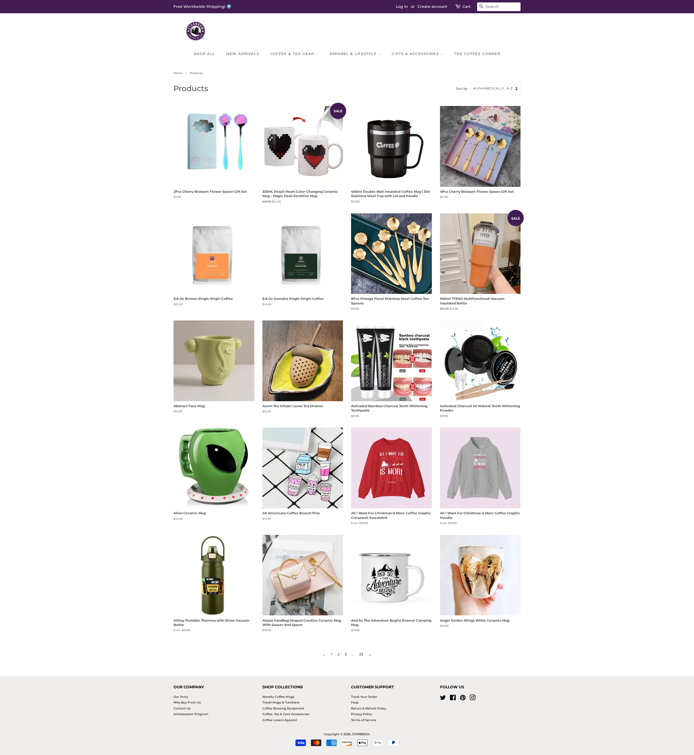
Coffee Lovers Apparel (279, 720)
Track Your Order (364, 697)
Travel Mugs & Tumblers (281, 702)
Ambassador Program (191, 714)
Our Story (181, 697)
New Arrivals (242, 54)
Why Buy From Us (187, 702)
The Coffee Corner (477, 54)
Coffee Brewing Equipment (283, 708)
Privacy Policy (361, 714)
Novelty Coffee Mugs (278, 697)
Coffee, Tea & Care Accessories (285, 714)
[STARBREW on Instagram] (472, 699)
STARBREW (361, 734)
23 (361, 654)
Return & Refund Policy (368, 708)
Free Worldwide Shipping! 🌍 (202, 6)
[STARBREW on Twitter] (443, 699)
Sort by (462, 89)
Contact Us (182, 708)
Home (178, 73)
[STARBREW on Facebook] (453, 699)
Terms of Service (363, 720)
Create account (432, 6)
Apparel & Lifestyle (353, 54)
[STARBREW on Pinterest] (463, 699)
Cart (466, 6)
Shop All (204, 54)
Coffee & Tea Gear (293, 54)
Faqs (355, 702)
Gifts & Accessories (416, 54)
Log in (402, 6)
